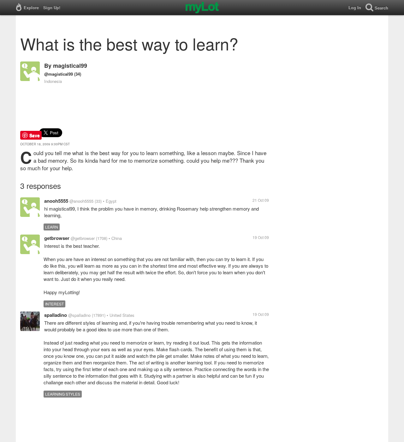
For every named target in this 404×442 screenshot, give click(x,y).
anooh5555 (56, 200)
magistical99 (70, 65)
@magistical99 (58, 74)
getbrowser (56, 238)
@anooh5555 (81, 201)
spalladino (55, 314)
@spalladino (79, 315)
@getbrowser (83, 238)
